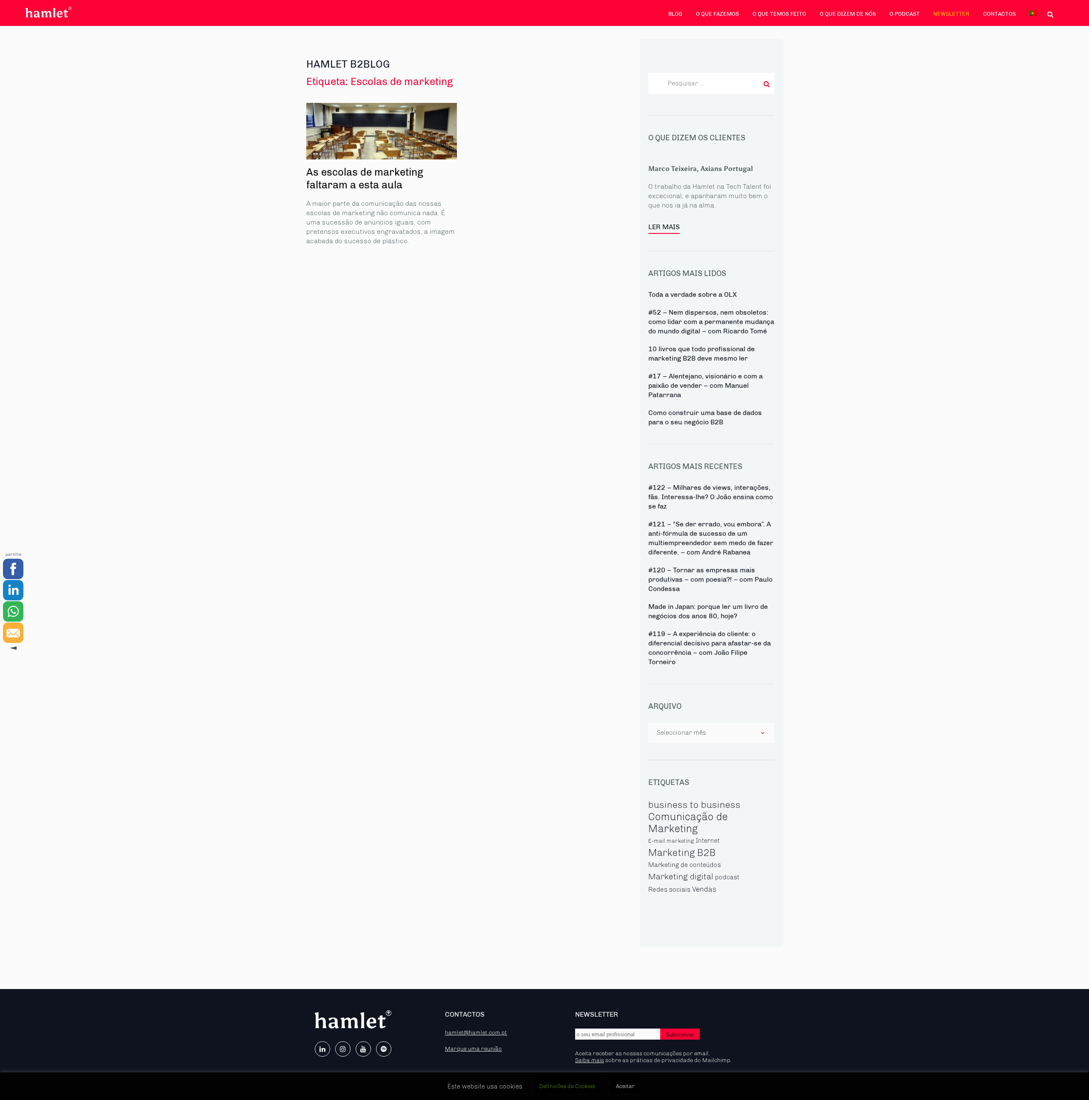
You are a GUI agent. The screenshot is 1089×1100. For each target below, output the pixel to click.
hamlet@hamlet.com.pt (476, 1032)
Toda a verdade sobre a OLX (692, 294)
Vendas (704, 889)
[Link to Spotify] (383, 1049)
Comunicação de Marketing (688, 823)
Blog (675, 14)
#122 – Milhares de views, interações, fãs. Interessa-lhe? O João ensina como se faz (710, 496)
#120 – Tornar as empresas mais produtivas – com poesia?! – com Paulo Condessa (710, 579)
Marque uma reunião (473, 1048)
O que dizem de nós (848, 14)
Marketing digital (680, 876)
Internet (708, 840)
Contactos (999, 14)
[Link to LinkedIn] (322, 1049)
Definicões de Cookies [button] (567, 1086)
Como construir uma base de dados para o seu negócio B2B (705, 417)
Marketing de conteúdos (684, 865)
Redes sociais (669, 889)
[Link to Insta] (343, 1049)
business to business (694, 804)
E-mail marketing (671, 840)
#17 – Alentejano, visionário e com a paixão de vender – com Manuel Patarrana (705, 385)
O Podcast (904, 14)
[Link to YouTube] (363, 1049)
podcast (727, 877)
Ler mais (664, 227)
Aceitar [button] (625, 1086)
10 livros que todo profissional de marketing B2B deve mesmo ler (701, 353)
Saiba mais (589, 1060)
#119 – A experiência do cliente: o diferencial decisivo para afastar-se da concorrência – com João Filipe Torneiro (709, 648)
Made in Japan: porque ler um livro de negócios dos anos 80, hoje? (708, 611)
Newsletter (951, 14)
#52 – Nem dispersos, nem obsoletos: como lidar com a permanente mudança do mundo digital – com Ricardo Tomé (711, 321)
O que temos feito (779, 14)
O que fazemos (717, 14)
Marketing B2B (682, 852)
